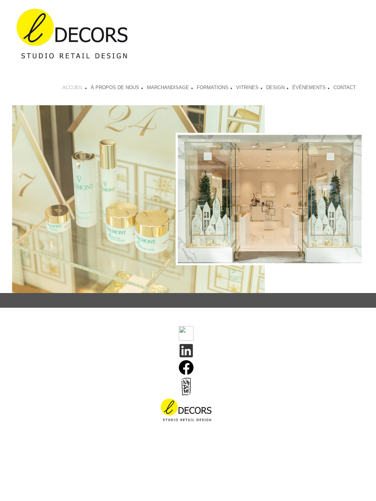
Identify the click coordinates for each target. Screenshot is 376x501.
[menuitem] (73, 88)
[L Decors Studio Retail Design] (72, 34)
